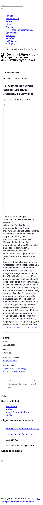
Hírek (8, 24)
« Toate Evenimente (12, 72)
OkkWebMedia (27, 501)
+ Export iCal (33, 327)
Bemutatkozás (12, 18)
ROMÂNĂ (10, 38)
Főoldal (9, 16)
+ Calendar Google (14, 327)
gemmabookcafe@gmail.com (20, 434)
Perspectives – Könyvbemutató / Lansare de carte (17, 384)
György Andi (25, 368)
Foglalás (10, 27)
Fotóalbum (11, 409)
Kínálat (9, 21)
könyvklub (7, 371)
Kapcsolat (10, 35)
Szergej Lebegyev (18, 371)
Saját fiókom (12, 41)
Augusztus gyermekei (11, 368)
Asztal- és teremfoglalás (22, 30)
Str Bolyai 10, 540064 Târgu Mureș (22, 428)
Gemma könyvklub (10, 361)
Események (11, 33)
